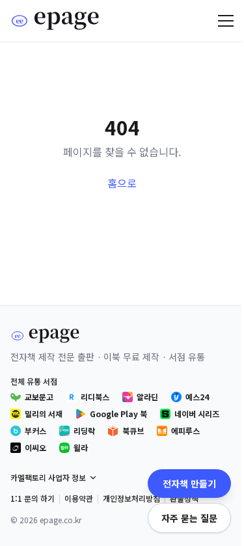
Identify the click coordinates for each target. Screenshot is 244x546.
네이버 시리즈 (196, 413)
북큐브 (133, 430)
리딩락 (84, 430)
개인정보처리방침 (131, 498)
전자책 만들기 (189, 483)
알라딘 (147, 396)
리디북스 (95, 396)
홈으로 (122, 183)
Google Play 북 (118, 413)
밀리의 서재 (43, 413)
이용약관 (78, 498)
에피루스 (185, 430)
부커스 (35, 430)
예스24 (197, 396)
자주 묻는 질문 (189, 518)
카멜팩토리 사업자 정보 (48, 477)
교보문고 (39, 396)
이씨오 (35, 447)
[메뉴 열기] (226, 21)
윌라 (81, 447)
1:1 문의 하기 (32, 498)
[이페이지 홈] (55, 21)
